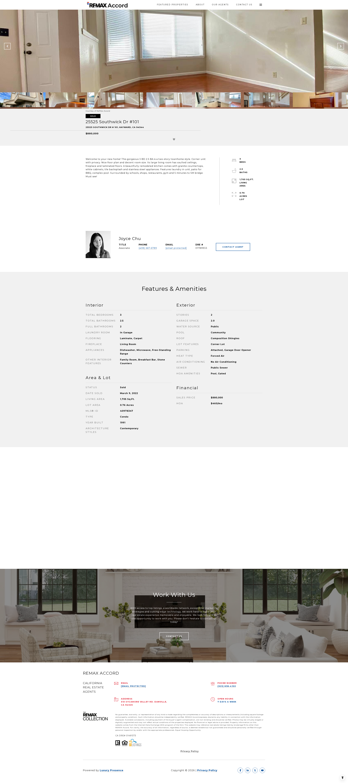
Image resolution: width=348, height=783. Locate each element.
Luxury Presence (111, 770)
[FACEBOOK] (240, 770)
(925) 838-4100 (226, 686)
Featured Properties (172, 5)
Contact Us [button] (174, 636)
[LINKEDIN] (247, 770)
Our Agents (220, 5)
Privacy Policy (190, 751)
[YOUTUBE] (262, 770)
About (200, 5)
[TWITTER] (255, 770)
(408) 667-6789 (148, 248)
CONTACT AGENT (233, 247)
